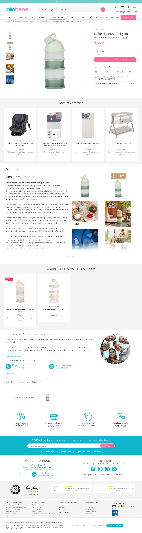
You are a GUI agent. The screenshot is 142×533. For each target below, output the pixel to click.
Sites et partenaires (64, 505)
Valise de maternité (90, 511)
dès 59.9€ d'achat (21, 424)
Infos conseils (89, 507)
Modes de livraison (11, 514)
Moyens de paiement (12, 516)
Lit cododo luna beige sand (122, 143)
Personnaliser (78, 525)
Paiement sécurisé (118, 503)
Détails (125, 38)
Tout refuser (97, 525)
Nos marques (36, 509)
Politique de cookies (11, 511)
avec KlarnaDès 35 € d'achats (54, 425)
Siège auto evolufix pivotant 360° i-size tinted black (20, 144)
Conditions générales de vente (14, 505)
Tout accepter (114, 525)
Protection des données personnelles (16, 507)
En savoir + (132, 84)
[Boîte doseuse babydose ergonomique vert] (47, 397)
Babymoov (99, 30)
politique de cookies (16, 529)
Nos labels (62, 507)
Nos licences (62, 509)
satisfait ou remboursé (87, 424)
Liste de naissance (90, 505)
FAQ (60, 514)
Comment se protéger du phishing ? (42, 514)
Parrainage (88, 514)
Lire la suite (71, 256)
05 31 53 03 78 (121, 427)
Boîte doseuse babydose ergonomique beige (20, 310)
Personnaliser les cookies (13, 509)
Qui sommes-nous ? (38, 505)
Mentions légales (37, 511)
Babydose (36, 382)
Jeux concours (89, 509)
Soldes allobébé (36, 516)
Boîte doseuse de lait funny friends (54, 309)
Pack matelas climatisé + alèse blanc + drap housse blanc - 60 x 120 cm (54, 144)
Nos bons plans (36, 507)
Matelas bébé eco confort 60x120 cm (88, 143)
